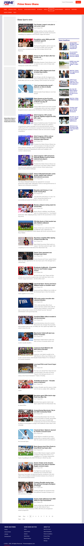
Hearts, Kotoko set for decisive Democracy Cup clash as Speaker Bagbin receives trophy (44, 464)
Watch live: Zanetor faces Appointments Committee (74, 72)
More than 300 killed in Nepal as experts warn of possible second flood (73, 92)
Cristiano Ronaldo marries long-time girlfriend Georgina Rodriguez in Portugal (44, 484)
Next (19, 519)
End (24, 519)
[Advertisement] (10, 41)
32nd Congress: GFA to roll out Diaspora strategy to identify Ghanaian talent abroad (43, 137)
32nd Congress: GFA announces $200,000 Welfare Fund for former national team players (44, 157)
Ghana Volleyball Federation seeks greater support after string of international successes (44, 175)
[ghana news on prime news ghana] (9, 3)
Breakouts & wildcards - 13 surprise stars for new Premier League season (45, 269)
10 (52, 516)
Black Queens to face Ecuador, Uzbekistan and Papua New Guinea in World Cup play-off (45, 100)
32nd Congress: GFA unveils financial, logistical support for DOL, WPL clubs (45, 116)
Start (19, 516)
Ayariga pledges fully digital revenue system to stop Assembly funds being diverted (74, 45)
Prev (24, 516)
